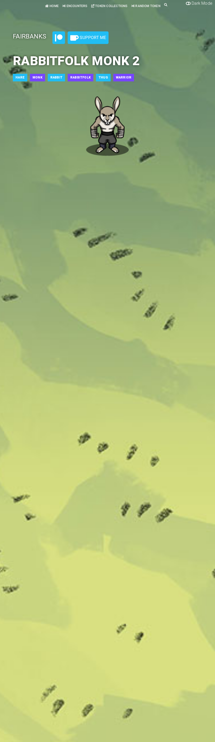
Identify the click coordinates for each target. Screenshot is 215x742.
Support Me (92, 37)
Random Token (147, 6)
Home (54, 6)
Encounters (76, 6)
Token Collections (111, 6)
